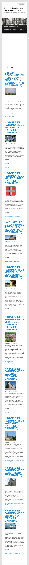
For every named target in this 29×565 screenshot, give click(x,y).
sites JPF (22, 32)
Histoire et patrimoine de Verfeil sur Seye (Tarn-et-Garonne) (14, 272)
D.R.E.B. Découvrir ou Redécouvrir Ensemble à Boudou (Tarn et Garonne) (14, 79)
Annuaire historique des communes (11, 26)
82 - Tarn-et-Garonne (13, 96)
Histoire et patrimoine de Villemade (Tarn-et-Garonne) (14, 127)
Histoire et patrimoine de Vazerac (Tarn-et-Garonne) (14, 373)
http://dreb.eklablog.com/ (9, 116)
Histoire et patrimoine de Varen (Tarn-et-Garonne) (14, 471)
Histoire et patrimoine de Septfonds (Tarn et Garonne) (14, 515)
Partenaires (21, 29)
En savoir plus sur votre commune (10, 29)
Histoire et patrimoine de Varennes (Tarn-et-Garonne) (14, 423)
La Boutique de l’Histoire (9, 32)
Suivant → (23, 559)
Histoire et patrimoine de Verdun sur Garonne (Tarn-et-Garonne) (14, 323)
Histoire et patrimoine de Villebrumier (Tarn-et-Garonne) (14, 178)
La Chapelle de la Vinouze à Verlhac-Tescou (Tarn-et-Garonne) (14, 227)
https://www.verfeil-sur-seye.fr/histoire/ (12, 311)
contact (17, 32)
